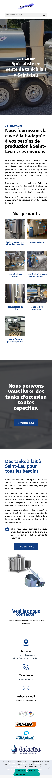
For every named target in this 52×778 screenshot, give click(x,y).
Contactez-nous (26, 422)
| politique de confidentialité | (27, 774)
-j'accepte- (20, 770)
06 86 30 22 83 (26, 679)
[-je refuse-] (49, 768)
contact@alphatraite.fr (26, 700)
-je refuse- (33, 770)
